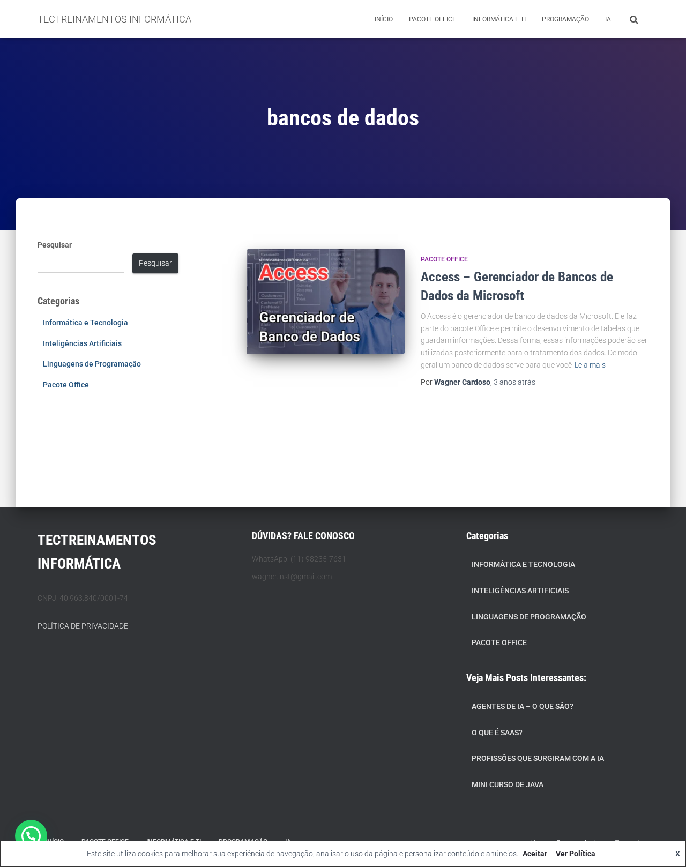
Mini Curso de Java (507, 784)
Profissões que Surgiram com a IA (538, 758)
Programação (565, 19)
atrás (514, 382)
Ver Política (575, 853)
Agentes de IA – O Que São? (522, 706)
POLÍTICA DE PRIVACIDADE (83, 626)
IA (608, 19)
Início (384, 19)
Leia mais (590, 365)
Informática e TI (499, 19)
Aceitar (535, 853)
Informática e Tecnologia (85, 322)
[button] (31, 836)
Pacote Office (432, 19)
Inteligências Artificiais (82, 343)
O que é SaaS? (497, 732)
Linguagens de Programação (92, 364)
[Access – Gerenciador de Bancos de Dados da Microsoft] (326, 302)
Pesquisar (55, 245)
